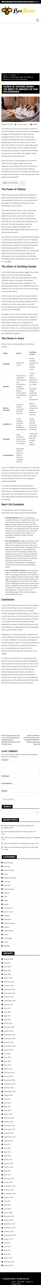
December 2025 (9, 989)
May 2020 (7, 1205)
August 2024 (8, 1050)
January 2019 (8, 1265)
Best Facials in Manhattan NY (14, 156)
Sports (6, 934)
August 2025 (8, 1004)
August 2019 (8, 1239)
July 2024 (7, 1054)
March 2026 (8, 978)
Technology (8, 938)
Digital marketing (10, 878)
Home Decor (8, 908)
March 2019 (8, 1258)
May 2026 (7, 970)
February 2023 (9, 1118)
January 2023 (8, 1122)
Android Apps (8, 863)
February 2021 (9, 1178)
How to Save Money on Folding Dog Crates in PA (21, 843)
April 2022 (7, 1156)
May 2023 (7, 1107)
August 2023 (8, 1095)
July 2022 (7, 1144)
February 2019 (9, 1262)
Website (4, 791)
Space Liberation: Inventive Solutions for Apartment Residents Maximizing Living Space (31, 739)
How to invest (8, 912)
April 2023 (7, 1110)
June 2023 (7, 1103)
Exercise (6, 893)
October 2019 (9, 1231)
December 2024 (9, 1035)
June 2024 (7, 1057)
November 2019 (9, 1228)
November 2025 (9, 993)
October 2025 (9, 997)
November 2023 (9, 1084)
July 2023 (7, 1099)
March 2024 (8, 1069)
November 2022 (9, 1129)
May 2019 (7, 1250)
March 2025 (8, 1023)
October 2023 (9, 1088)
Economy (7, 881)
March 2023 (8, 1114)
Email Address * (7, 783)
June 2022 (7, 1148)
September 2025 (10, 1001)
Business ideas (9, 870)
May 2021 (7, 1171)
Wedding (7, 946)
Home (13, 1282)
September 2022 (10, 1137)
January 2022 (8, 1163)
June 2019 (7, 1247)
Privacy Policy (16, 1284)
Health (35, 124)
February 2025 (9, 1027)
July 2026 (7, 963)
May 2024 (7, 1061)
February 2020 (9, 1216)
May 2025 (7, 1016)
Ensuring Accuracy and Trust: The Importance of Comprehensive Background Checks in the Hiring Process (10, 739)
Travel (6, 942)
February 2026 (9, 982)
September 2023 (10, 1091)
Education (7, 885)
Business (7, 866)
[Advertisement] (20, 48)
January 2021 (8, 1182)
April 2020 (7, 1209)
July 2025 (7, 1008)
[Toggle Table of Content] (21, 183)
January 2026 (8, 986)
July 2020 (7, 1201)
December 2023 (9, 1080)
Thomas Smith (22, 124)
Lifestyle (7, 916)
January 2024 (8, 1076)
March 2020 (8, 1213)
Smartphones (8, 931)
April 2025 (7, 1020)
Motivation (7, 919)
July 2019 (7, 1243)
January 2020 (8, 1220)
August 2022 (8, 1141)
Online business (9, 923)
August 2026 (8, 959)
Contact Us (29, 1282)
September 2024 (10, 1046)
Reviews (6, 927)
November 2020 (9, 1186)
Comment (4, 760)
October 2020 (9, 1190)
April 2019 (7, 1254)
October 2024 (9, 1042)
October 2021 (9, 1167)
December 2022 (9, 1125)
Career (6, 874)
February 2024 (9, 1072)
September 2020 (10, 1194)
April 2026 (7, 974)
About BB (20, 1282)
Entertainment (9, 889)
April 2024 (7, 1065)
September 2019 (10, 1235)
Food (5, 897)
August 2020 (8, 1197)
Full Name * (5, 776)
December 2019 (9, 1224)
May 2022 (7, 1152)
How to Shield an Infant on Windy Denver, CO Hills (17, 2)
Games (6, 900)
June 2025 (7, 1012)
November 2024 (9, 1038)
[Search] (37, 812)
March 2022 (8, 1160)
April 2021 (7, 1175)
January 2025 (8, 1031)
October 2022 (9, 1133)
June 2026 (7, 967)
